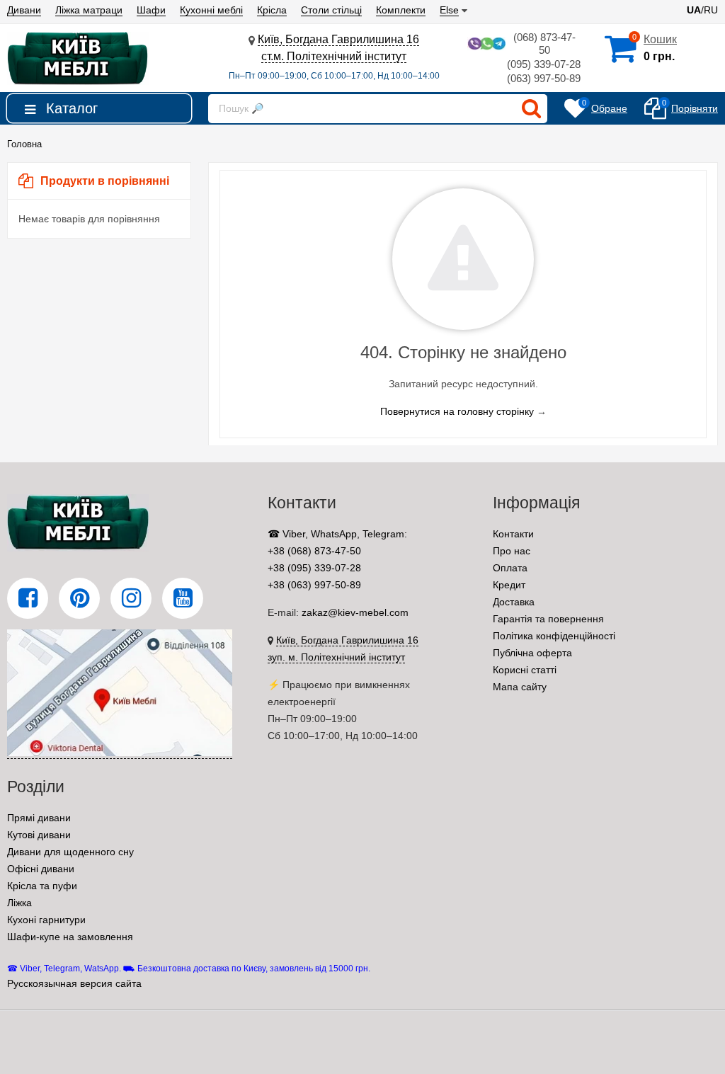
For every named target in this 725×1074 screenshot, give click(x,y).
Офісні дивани (40, 868)
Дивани (24, 10)
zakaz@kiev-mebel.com (355, 612)
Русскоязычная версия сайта (74, 983)
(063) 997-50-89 (544, 78)
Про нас (511, 550)
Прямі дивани (39, 817)
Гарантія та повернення (548, 618)
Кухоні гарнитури (46, 919)
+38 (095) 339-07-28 (314, 567)
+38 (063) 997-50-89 (314, 584)
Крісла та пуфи (42, 885)
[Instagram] (131, 598)
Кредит (509, 584)
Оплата (510, 567)
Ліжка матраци (88, 10)
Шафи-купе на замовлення (70, 936)
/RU (702, 10)
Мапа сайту (520, 686)
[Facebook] (27, 598)
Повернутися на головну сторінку (457, 411)
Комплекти (401, 10)
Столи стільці (331, 10)
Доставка (514, 601)
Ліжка (19, 902)
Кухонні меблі (211, 10)
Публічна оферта (532, 652)
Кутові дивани (39, 834)
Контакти (513, 533)
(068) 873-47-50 (544, 43)
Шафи (151, 10)
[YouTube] (182, 598)
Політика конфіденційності (554, 635)
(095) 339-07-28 (544, 64)
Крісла (272, 10)
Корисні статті (524, 669)
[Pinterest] (79, 598)
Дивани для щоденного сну (70, 851)
